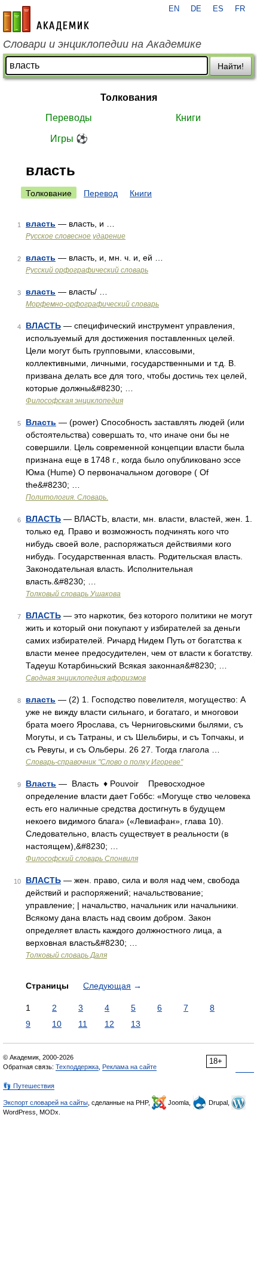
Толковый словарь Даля (66, 955)
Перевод (101, 193)
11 (82, 1024)
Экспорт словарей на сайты (45, 1102)
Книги (188, 118)
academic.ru (46, 19)
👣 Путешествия (28, 1085)
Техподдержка (77, 1066)
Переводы (68, 118)
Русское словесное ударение (76, 236)
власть (41, 223)
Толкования (128, 97)
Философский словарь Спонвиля (82, 858)
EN (174, 9)
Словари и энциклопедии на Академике (102, 44)
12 (109, 1024)
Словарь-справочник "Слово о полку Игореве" (104, 762)
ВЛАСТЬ (43, 325)
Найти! (231, 66)
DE (196, 9)
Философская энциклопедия (74, 401)
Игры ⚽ (69, 139)
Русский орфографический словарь (87, 270)
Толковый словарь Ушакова (73, 594)
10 (57, 1024)
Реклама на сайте (129, 1066)
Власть (41, 422)
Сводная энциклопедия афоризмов (86, 678)
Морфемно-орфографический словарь (92, 304)
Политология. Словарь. (67, 497)
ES (218, 9)
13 (135, 1024)
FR (240, 9)
